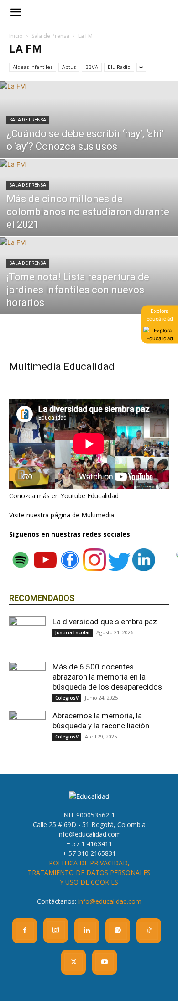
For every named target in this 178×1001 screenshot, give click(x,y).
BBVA (91, 66)
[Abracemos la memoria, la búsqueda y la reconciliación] (27, 729)
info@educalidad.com (109, 901)
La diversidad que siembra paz (104, 621)
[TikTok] (149, 931)
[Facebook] (25, 931)
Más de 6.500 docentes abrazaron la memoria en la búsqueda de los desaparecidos (107, 676)
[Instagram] (56, 930)
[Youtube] (104, 962)
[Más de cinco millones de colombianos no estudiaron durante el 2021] (89, 213)
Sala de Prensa (50, 36)
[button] (15, 12)
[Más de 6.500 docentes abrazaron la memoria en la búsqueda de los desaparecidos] (27, 680)
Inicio (16, 36)
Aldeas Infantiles (32, 66)
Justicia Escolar (72, 632)
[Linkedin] (87, 931)
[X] (73, 962)
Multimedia (97, 515)
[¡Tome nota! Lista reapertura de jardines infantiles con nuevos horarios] (89, 291)
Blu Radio (119, 66)
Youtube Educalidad (90, 495)
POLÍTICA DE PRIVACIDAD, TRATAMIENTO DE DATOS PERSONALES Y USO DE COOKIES (89, 872)
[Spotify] (118, 931)
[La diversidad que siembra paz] (27, 634)
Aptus (69, 66)
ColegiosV (67, 698)
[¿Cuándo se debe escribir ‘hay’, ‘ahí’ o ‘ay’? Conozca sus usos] (89, 135)
